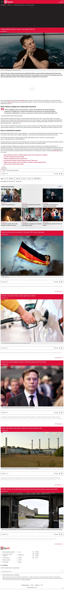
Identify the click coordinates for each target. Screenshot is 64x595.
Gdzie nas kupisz (6, 557)
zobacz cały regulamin (26, 579)
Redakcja (20, 557)
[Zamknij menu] (2, 2)
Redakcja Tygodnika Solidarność (9, 552)
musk (24, 178)
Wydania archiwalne (6, 560)
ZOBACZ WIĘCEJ (37, 178)
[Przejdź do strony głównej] (8, 2)
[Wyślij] (62, 571)
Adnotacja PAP (5, 562)
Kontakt (19, 560)
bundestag (11, 178)
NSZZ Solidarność (61, 2)
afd (5, 178)
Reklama (20, 562)
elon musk (18, 178)
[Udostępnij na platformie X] (61, 174)
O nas (19, 552)
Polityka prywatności (25, 585)
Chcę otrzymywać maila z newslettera (11, 575)
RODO (32, 585)
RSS (42, 585)
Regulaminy (37, 585)
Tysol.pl (35, 587)
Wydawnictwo (21, 555)
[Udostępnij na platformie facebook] (59, 174)
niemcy (29, 178)
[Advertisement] (32, 17)
